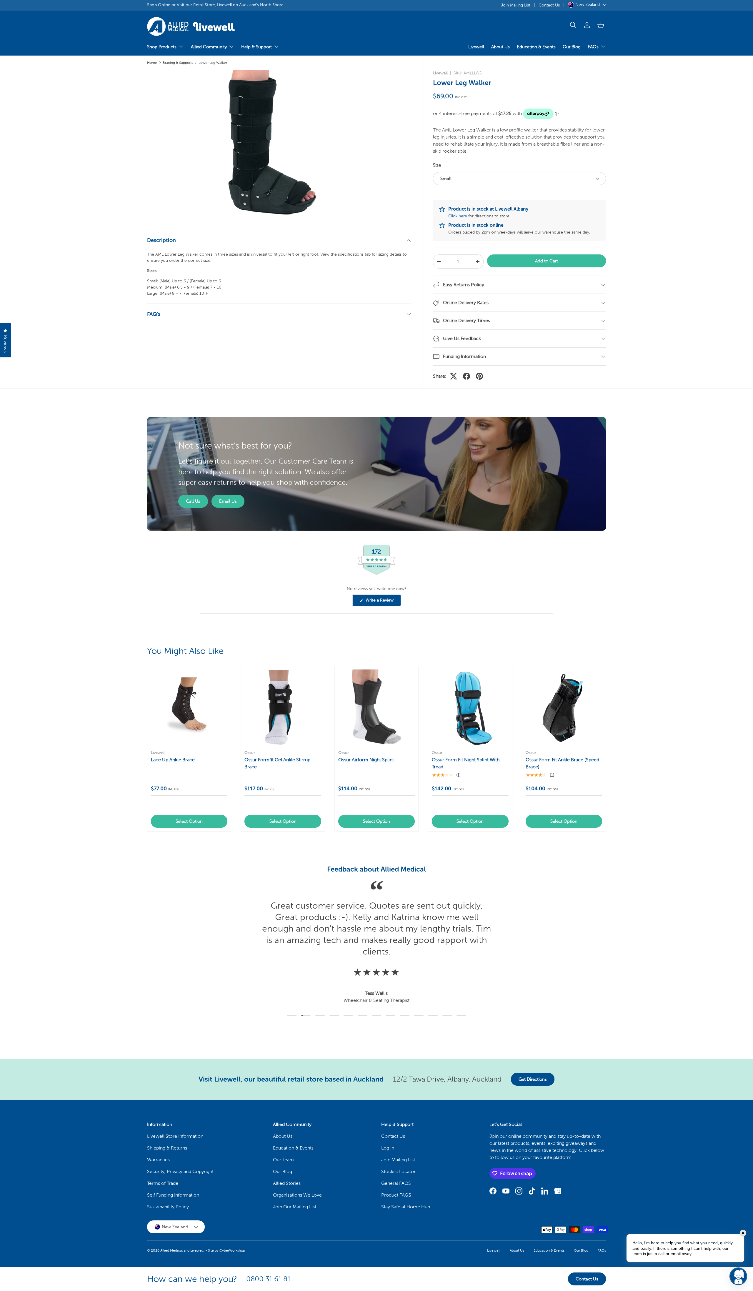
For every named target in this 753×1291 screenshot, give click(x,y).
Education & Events (536, 46)
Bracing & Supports (178, 62)
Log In (387, 1148)
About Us (500, 46)
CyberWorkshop (232, 1250)
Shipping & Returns (167, 1148)
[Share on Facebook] (466, 376)
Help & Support (256, 46)
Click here (457, 216)
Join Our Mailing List (294, 1207)
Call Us (193, 501)
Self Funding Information (173, 1195)
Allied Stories (287, 1183)
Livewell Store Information (175, 1136)
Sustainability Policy (168, 1207)
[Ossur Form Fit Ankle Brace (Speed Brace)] (564, 707)
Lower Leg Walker (213, 62)
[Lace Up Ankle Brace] (189, 707)
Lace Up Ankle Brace (173, 759)
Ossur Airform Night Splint (366, 759)
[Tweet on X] (453, 376)
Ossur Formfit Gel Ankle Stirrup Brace (277, 763)
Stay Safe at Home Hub (405, 1207)
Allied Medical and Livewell (182, 1250)
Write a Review (380, 601)
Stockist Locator (398, 1171)
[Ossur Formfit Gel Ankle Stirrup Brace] (282, 707)
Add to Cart (546, 261)
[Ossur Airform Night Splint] (376, 707)
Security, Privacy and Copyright (180, 1171)
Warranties (158, 1159)
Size (437, 165)
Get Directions (533, 1079)
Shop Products (161, 46)
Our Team (283, 1159)
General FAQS (396, 1183)
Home (152, 62)
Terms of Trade (162, 1183)
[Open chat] (738, 1276)
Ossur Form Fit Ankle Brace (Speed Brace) (562, 763)
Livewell (224, 4)
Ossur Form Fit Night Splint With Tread (465, 763)
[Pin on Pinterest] (479, 376)
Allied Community (209, 46)
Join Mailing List (515, 5)
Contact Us (549, 5)
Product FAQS (396, 1195)
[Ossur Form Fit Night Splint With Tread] (470, 707)
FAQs (593, 46)
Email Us (228, 501)
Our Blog (572, 46)
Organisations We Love (297, 1195)
